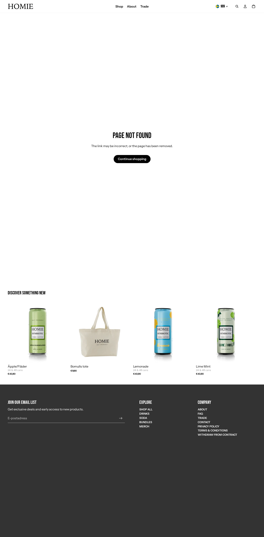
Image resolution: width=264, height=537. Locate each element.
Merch (144, 426)
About (202, 409)
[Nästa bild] (125, 332)
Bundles (145, 422)
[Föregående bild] (76, 332)
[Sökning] (237, 6)
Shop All (145, 409)
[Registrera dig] (121, 418)
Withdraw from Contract (217, 434)
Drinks (144, 413)
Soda (143, 418)
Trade (202, 418)
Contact (204, 422)
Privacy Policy (208, 426)
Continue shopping (132, 159)
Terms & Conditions (213, 430)
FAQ (200, 413)
